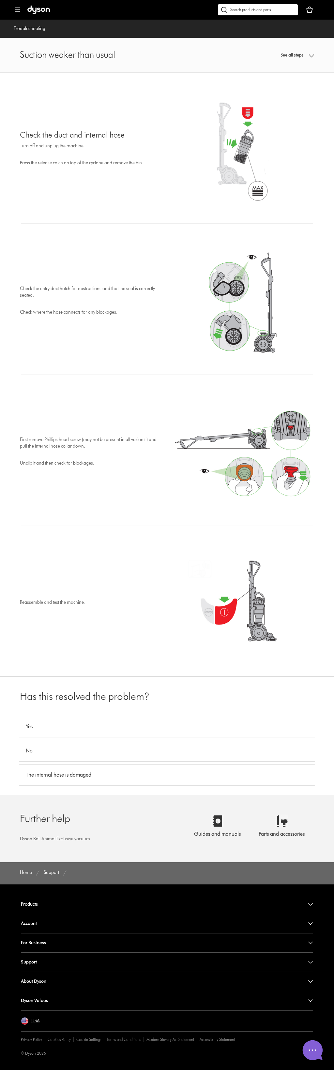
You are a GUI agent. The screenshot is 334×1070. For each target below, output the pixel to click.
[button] (287, 55)
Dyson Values (34, 1000)
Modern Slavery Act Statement (170, 1039)
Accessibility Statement (217, 1039)
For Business (33, 943)
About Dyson (33, 981)
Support (29, 962)
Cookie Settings (88, 1039)
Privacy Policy (31, 1039)
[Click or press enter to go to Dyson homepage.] (38, 12)
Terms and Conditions (124, 1039)
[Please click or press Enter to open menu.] (17, 10)
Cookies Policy (59, 1039)
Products (29, 904)
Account (29, 923)
